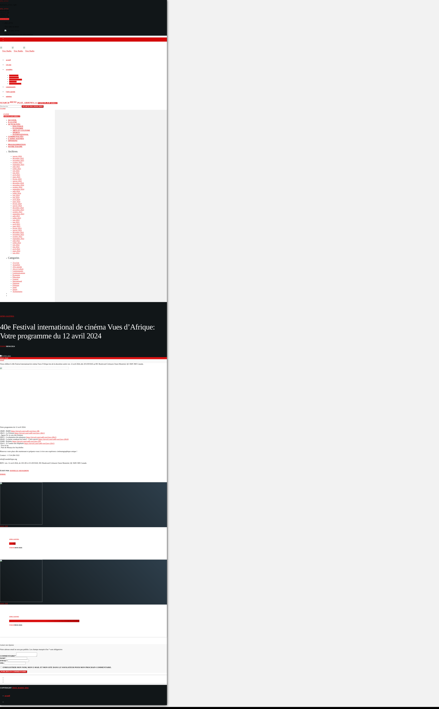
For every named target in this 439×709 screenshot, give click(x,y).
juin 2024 (16, 195)
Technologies (17, 292)
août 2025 (16, 167)
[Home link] (17, 51)
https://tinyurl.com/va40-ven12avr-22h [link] (26, 441)
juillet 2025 (17, 169)
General (15, 279)
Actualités (16, 265)
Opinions (16, 283)
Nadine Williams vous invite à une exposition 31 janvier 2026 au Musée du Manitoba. (44, 621)
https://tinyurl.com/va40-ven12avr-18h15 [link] (30, 433)
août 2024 (16, 191)
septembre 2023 (18, 214)
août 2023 (16, 216)
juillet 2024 (17, 193)
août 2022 (16, 241)
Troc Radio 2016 (20, 688)
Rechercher (33, 106)
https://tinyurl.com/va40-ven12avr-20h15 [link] (41, 437)
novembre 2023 (18, 210)
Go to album (4, 19)
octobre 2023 (17, 212)
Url (2, 663)
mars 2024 (16, 202)
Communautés (18, 271)
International (17, 281)
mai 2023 (16, 222)
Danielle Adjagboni (19, 471)
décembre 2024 (18, 183)
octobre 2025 (17, 163)
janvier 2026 (17, 156)
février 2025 (17, 179)
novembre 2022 (18, 235)
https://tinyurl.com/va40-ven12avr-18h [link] (25, 431)
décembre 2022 (18, 232)
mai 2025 (16, 173)
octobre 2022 (17, 237)
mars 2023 (16, 226)
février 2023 (17, 228)
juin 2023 (16, 220)
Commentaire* (8, 656)
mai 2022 (16, 247)
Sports (15, 290)
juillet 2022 (17, 243)
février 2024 (17, 204)
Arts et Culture (18, 269)
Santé (15, 287)
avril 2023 (16, 224)
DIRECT (48, 103)
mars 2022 (16, 251)
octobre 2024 (17, 187)
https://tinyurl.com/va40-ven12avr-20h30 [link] (53, 439)
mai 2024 (16, 198)
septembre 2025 (18, 165)
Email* (3, 661)
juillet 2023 (17, 218)
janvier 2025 (17, 181)
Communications (19, 273)
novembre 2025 (18, 160)
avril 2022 (16, 249)
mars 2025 (16, 177)
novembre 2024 (18, 185)
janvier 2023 (17, 230)
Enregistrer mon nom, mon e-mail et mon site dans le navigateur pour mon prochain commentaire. (57, 667)
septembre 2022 (18, 239)
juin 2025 (16, 171)
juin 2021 (16, 253)
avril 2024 (16, 200)
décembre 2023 (18, 208)
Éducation (16, 277)
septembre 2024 (18, 189)
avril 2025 (16, 175)
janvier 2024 (17, 206)
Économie (16, 275)
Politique (16, 285)
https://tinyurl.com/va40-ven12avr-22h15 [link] (39, 443)
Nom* (2, 658)
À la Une (16, 263)
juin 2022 (16, 245)
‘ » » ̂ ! (12, 543)
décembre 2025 (18, 158)
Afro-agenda (17, 267)
